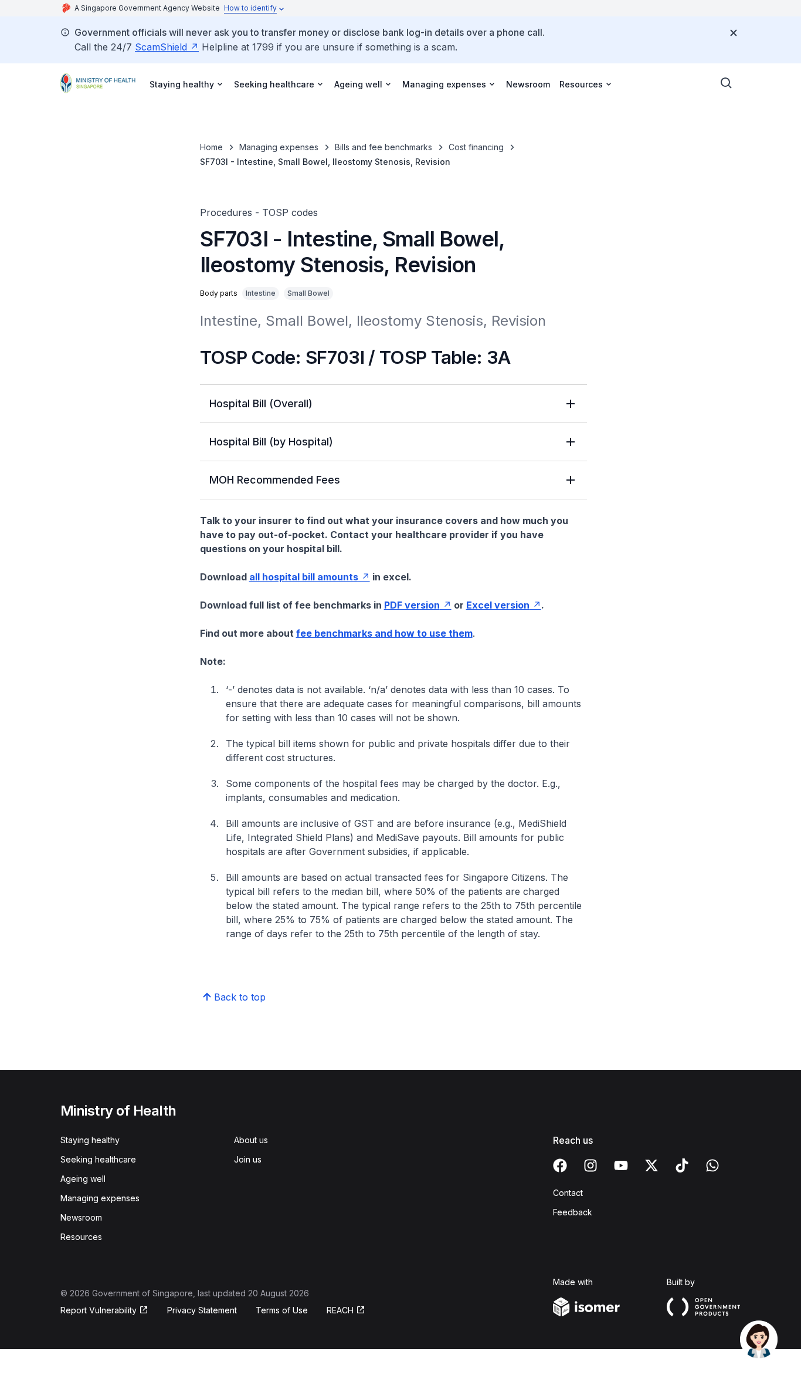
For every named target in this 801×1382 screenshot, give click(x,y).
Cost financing (476, 147)
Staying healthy (90, 1140)
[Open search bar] (726, 83)
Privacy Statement (202, 1310)
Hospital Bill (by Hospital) (271, 441)
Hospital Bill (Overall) (261, 403)
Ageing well (83, 1179)
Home (211, 147)
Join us (248, 1159)
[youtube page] (621, 1165)
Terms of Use (282, 1310)
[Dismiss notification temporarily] (733, 33)
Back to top (240, 997)
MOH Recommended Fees (274, 480)
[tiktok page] (682, 1165)
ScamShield (161, 47)
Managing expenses (278, 147)
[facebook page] (560, 1165)
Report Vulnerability (98, 1310)
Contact (568, 1193)
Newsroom (528, 84)
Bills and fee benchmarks (383, 147)
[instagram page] (590, 1165)
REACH (340, 1310)
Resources (81, 1237)
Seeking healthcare (98, 1159)
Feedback (572, 1212)
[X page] (651, 1165)
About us (251, 1140)
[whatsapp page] (712, 1165)
